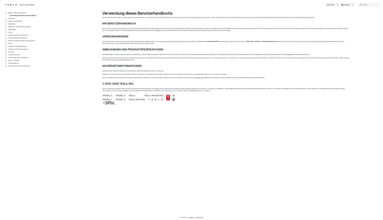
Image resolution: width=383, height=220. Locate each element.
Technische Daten (14, 55)
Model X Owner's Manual (27, 5)
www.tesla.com (198, 77)
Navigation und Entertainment (17, 46)
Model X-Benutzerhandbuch (17, 13)
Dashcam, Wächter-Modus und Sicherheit (21, 41)
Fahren (10, 32)
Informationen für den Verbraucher (19, 66)
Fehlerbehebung (13, 63)
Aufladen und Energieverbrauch (18, 49)
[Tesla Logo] (11, 5)
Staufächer (11, 24)
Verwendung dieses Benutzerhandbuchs (23, 15)
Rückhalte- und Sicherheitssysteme (19, 27)
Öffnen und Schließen (15, 21)
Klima (10, 43)
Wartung (11, 52)
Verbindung (12, 29)
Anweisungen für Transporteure (18, 57)
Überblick (11, 18)
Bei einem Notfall (13, 60)
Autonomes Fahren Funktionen (18, 35)
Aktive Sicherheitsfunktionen (17, 38)
